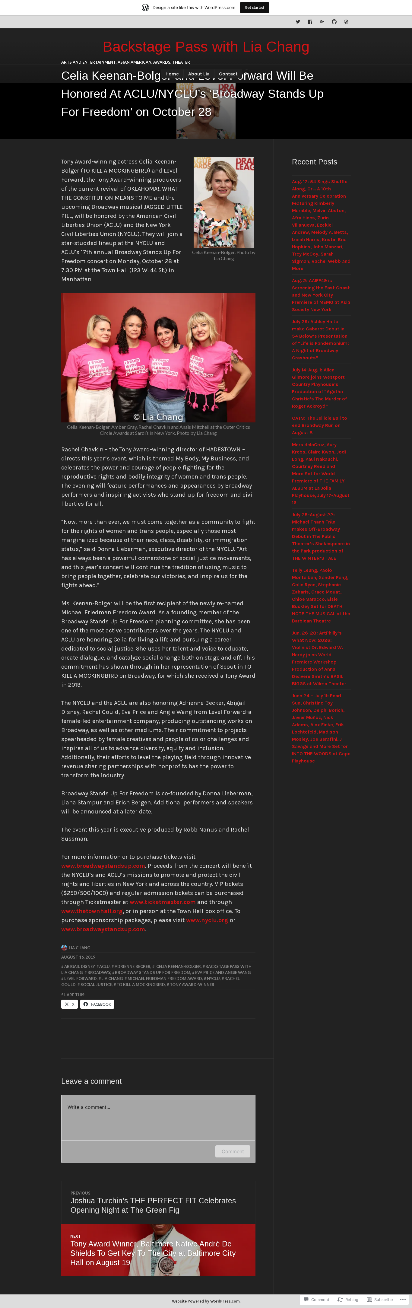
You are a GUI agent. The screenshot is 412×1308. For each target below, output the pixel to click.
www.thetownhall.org (92, 911)
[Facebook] (310, 21)
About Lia (199, 74)
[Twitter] (298, 21)
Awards (161, 62)
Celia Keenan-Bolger (178, 966)
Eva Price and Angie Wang (223, 972)
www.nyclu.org (207, 920)
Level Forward (80, 978)
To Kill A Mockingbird (140, 984)
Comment (233, 1151)
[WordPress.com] (346, 21)
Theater (181, 62)
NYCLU (213, 978)
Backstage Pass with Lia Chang (206, 46)
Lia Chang (79, 947)
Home (172, 74)
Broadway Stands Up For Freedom (152, 972)
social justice (96, 984)
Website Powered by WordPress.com (206, 1301)
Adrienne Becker (133, 966)
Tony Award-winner (192, 984)
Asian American (134, 62)
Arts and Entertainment (88, 62)
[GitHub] (334, 21)
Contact (228, 74)
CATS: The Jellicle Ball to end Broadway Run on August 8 (319, 425)
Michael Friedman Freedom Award (165, 978)
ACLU (104, 966)
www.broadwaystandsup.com (103, 865)
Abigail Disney (79, 966)
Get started (254, 7)
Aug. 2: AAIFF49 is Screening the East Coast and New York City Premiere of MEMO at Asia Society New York (321, 295)
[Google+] (322, 21)
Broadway (98, 972)
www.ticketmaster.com (163, 902)
